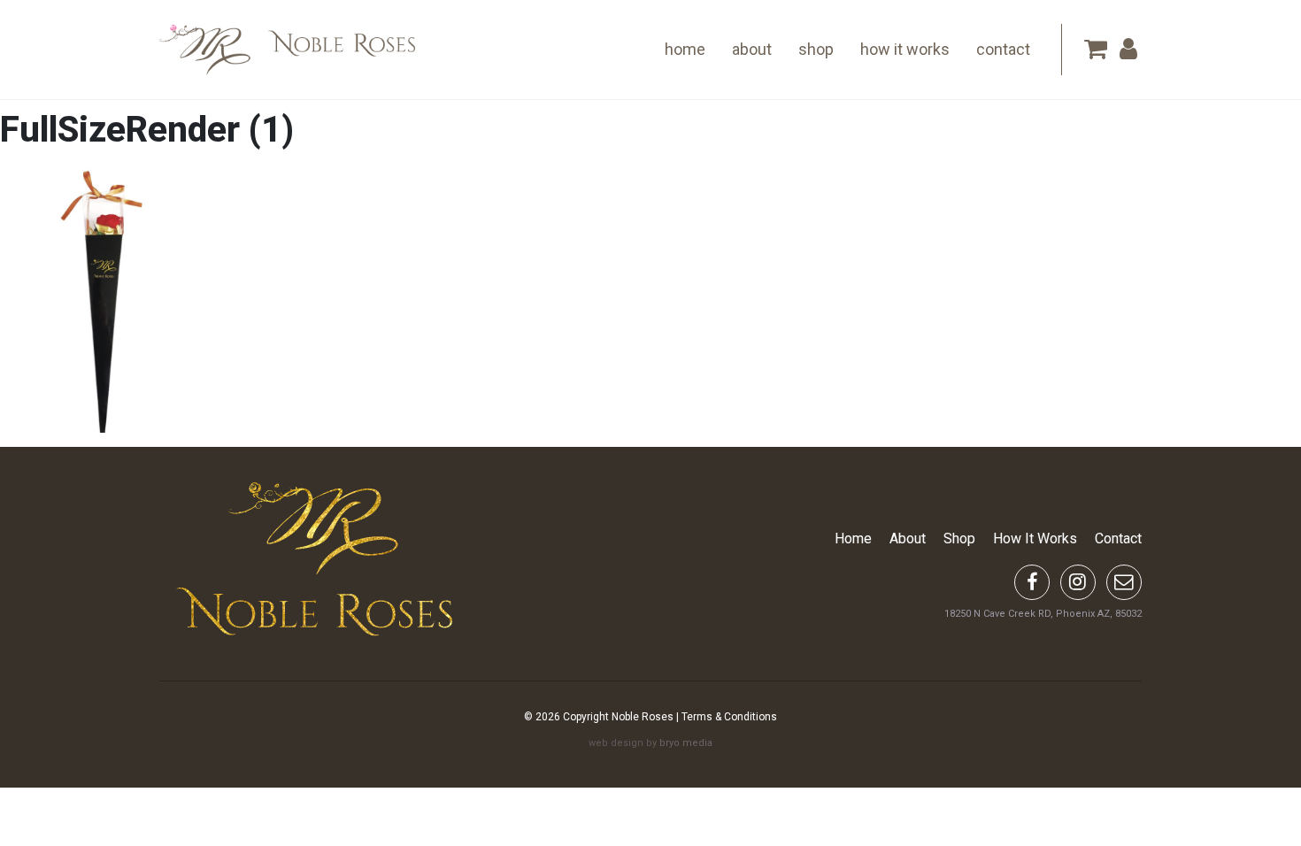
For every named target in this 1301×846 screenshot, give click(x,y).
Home (685, 49)
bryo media (685, 743)
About (752, 49)
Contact (1003, 49)
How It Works (905, 49)
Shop (816, 49)
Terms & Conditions (729, 717)
